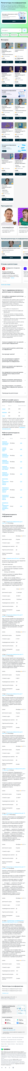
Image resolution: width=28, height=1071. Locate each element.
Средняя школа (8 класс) (4, 449)
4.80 (21, 443)
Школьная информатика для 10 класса (5, 462)
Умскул (3, 409)
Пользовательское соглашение (15, 1039)
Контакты (9, 1037)
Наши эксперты (11, 1044)
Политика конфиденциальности (8, 1041)
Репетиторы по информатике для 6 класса (12, 990)
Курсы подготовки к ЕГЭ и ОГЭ (8, 997)
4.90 (21, 481)
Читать (12, 277)
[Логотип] (14, 1049)
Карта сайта (4, 1044)
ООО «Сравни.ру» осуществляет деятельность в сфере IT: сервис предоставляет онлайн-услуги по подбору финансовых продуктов (13, 1052)
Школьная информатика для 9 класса (5, 455)
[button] (14, 19)
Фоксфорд (4, 412)
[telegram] (1, 1067)
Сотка (3, 415)
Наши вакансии (19, 1044)
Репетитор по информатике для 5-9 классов (5, 497)
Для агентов (4, 1039)
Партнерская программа (18, 1037)
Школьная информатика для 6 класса (5, 474)
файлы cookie (15, 1059)
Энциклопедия (20, 1041)
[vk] (5, 1067)
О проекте (3, 1037)
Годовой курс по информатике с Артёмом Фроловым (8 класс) (5, 506)
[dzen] (13, 1067)
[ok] (9, 1067)
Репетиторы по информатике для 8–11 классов (5, 481)
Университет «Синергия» (13, 268)
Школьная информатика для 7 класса (5, 468)
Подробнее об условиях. (20, 1063)
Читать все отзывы (5, 284)
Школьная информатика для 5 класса (5, 443)
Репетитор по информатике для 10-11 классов (5, 489)
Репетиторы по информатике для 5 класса (12, 988)
